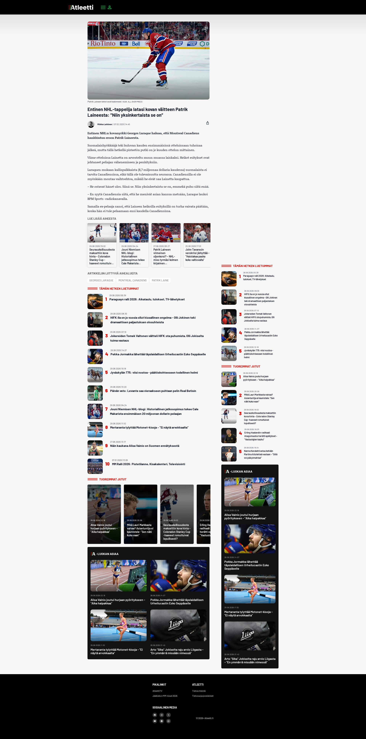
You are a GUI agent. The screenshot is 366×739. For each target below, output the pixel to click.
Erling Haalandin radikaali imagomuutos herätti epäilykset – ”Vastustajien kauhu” (260, 436)
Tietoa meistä (198, 690)
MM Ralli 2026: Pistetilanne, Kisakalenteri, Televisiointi (148, 464)
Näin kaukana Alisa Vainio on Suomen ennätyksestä (144, 445)
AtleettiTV (157, 690)
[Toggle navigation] (103, 7)
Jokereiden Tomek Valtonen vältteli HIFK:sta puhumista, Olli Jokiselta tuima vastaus (157, 338)
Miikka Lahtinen (104, 124)
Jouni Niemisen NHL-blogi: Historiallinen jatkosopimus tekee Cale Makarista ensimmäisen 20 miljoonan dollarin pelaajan (133, 256)
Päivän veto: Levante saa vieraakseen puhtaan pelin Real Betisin (153, 390)
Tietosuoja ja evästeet (203, 695)
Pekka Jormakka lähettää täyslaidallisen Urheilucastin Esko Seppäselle (158, 354)
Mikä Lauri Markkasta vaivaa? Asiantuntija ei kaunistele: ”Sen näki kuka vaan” (259, 398)
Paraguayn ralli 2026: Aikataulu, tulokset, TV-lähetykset (147, 299)
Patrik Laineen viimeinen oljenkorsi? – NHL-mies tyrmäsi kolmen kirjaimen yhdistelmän (165, 256)
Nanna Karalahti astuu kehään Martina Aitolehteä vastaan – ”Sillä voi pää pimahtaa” (260, 454)
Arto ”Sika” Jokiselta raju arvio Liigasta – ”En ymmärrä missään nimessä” (176, 651)
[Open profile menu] (110, 7)
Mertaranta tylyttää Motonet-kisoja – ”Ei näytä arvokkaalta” (117, 651)
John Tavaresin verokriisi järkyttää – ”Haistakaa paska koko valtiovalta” (197, 254)
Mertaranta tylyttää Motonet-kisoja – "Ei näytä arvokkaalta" (149, 427)
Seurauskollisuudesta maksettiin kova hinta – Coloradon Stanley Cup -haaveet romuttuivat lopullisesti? (102, 256)
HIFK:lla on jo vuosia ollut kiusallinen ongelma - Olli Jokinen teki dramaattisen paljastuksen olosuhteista (153, 320)
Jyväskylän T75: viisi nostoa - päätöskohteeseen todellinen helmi (154, 372)
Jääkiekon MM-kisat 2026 (164, 695)
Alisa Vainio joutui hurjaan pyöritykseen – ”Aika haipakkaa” (118, 601)
